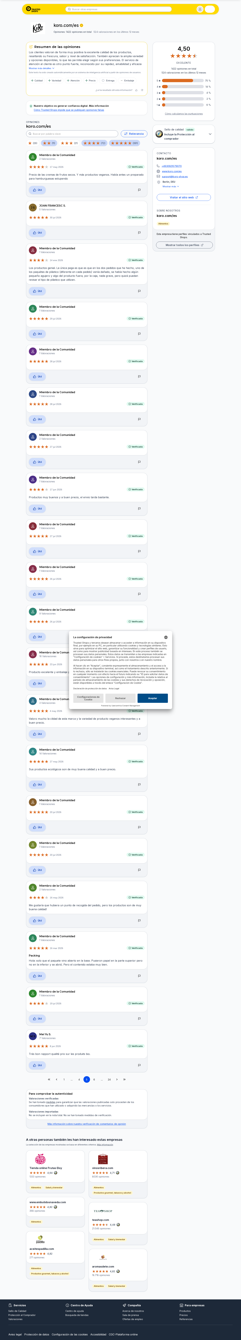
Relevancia (136, 133)
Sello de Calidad (17, 1311)
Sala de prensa (130, 1315)
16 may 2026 (56, 897)
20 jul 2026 (55, 812)
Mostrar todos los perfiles (182, 245)
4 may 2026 (56, 711)
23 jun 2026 (56, 664)
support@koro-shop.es (175, 176)
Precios (184, 1315)
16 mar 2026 (56, 948)
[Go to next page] (117, 1079)
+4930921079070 (172, 166)
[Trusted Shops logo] (33, 9)
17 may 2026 (56, 167)
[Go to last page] (124, 1079)
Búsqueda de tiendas (77, 1315)
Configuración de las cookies (70, 1334)
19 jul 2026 (55, 1003)
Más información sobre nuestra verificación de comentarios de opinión (87, 1123)
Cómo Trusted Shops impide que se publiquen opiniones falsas (69, 110)
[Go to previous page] (56, 1079)
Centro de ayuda (74, 1311)
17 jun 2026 (56, 489)
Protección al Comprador (22, 1315)
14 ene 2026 (56, 260)
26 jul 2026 (55, 579)
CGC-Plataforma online (123, 1334)
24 (109, 1079)
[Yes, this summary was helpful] (136, 90)
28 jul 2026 (55, 361)
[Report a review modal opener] (139, 190)
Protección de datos (36, 1334)
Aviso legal (15, 1334)
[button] (200, 9)
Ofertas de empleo (132, 1319)
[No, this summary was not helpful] (142, 90)
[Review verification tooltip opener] (81, 25)
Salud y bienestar (54, 1187)
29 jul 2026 (55, 318)
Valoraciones (15, 1319)
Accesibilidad (98, 1334)
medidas (50, 1102)
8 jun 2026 (55, 1046)
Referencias (186, 1319)
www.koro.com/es (172, 171)
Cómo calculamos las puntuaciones (184, 113)
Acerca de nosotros (133, 1311)
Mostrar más (169, 186)
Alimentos (163, 223)
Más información (105, 1144)
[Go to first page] (49, 1079)
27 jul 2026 (55, 447)
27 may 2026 (56, 761)
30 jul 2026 (55, 217)
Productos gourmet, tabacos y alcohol (49, 1273)
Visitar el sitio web (182, 197)
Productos (185, 1311)
